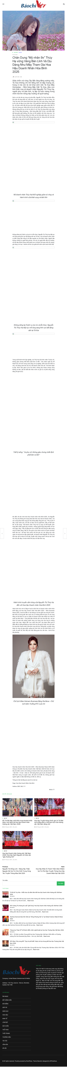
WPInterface (53, 1061)
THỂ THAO (5, 1029)
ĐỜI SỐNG (5, 1004)
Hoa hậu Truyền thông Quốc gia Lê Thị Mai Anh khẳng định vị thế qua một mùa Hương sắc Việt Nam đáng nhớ (48, 822)
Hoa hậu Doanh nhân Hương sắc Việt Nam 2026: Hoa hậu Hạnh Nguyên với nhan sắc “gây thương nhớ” (16, 855)
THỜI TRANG (6, 1033)
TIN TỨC (20, 52)
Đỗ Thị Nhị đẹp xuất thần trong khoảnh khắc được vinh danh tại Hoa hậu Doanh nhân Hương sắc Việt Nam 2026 (17, 822)
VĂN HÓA (5, 1044)
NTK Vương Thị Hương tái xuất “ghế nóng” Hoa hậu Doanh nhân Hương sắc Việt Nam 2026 (36, 905)
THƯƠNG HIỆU (6, 1037)
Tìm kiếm (5, 880)
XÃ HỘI (4, 1048)
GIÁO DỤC (5, 1011)
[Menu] (3, 4)
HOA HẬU (16, 52)
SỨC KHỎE (5, 1026)
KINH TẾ (4, 1018)
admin (15, 827)
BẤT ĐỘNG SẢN (7, 1000)
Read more (30, 900)
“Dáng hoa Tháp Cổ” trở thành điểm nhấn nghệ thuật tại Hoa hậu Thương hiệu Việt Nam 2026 (37, 930)
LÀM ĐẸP (5, 1022)
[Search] (64, 4)
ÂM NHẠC (5, 996)
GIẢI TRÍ (5, 818)
